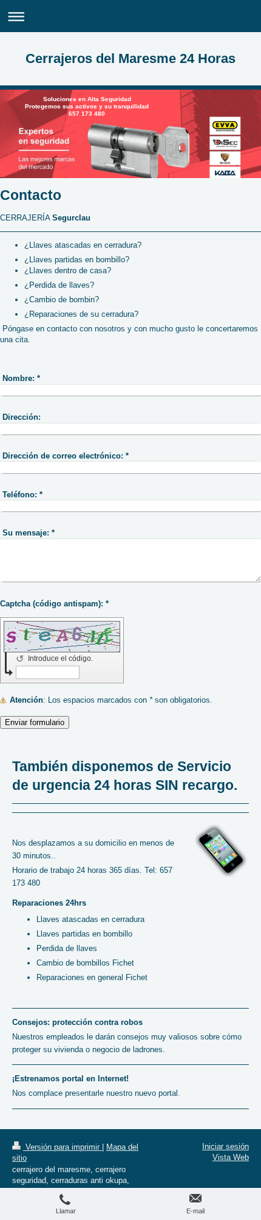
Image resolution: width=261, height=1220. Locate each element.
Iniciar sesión (225, 1146)
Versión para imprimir (62, 1147)
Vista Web (230, 1157)
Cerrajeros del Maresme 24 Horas (130, 58)
